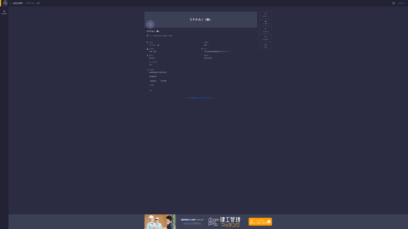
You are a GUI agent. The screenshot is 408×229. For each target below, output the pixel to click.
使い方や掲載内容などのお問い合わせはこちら (200, 98)
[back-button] (11, 3)
